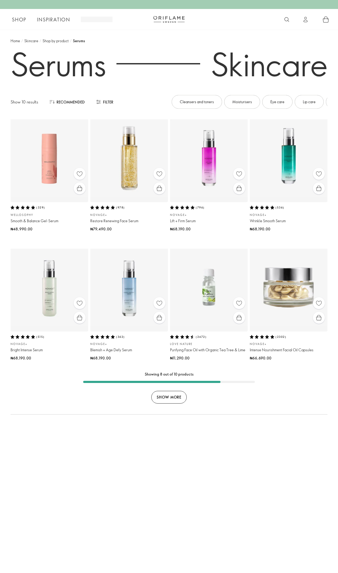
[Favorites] (80, 174)
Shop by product (56, 40)
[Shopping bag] (325, 19)
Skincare (31, 40)
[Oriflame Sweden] (169, 19)
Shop (19, 19)
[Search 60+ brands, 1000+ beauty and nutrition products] (287, 19)
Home (15, 40)
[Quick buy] (80, 188)
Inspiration (53, 19)
